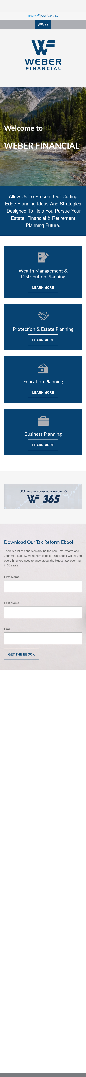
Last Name (11, 603)
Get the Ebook (21, 654)
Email (8, 629)
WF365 (43, 24)
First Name (12, 577)
